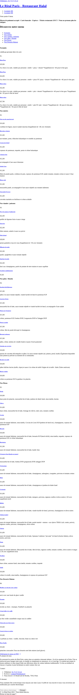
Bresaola (2, 428)
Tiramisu (2, 599)
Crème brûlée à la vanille (6, 611)
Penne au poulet (4, 322)
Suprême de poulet (4, 259)
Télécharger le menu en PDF (9, 654)
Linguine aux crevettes (5, 346)
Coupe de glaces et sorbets (6, 631)
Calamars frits (3, 154)
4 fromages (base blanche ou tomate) (9, 454)
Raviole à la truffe (4, 359)
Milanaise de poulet (5, 247)
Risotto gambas (4, 371)
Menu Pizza (3, 60)
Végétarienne (3, 466)
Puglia (1, 391)
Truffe (1, 567)
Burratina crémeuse (5, 131)
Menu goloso (3, 83)
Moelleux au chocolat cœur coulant (8, 587)
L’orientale (2, 489)
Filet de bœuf (3, 235)
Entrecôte (2, 223)
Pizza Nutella (3, 643)
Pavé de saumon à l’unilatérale (7, 211)
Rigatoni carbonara (5, 334)
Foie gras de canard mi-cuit (7, 119)
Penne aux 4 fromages (5, 310)
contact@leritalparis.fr (18, 674)
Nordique (2, 555)
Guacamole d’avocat (5, 191)
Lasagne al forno (4, 299)
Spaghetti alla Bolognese (6, 287)
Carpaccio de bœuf (4, 142)
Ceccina (2, 415)
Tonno (1, 542)
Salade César (3, 166)
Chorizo (2, 528)
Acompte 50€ (8, 13)
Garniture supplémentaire (6, 270)
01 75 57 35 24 (9, 1)
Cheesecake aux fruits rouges (7, 622)
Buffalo (2, 503)
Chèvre (2, 403)
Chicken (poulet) (4, 514)
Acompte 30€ (8, 11)
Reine (1, 477)
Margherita (3, 442)
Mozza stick (3, 180)
